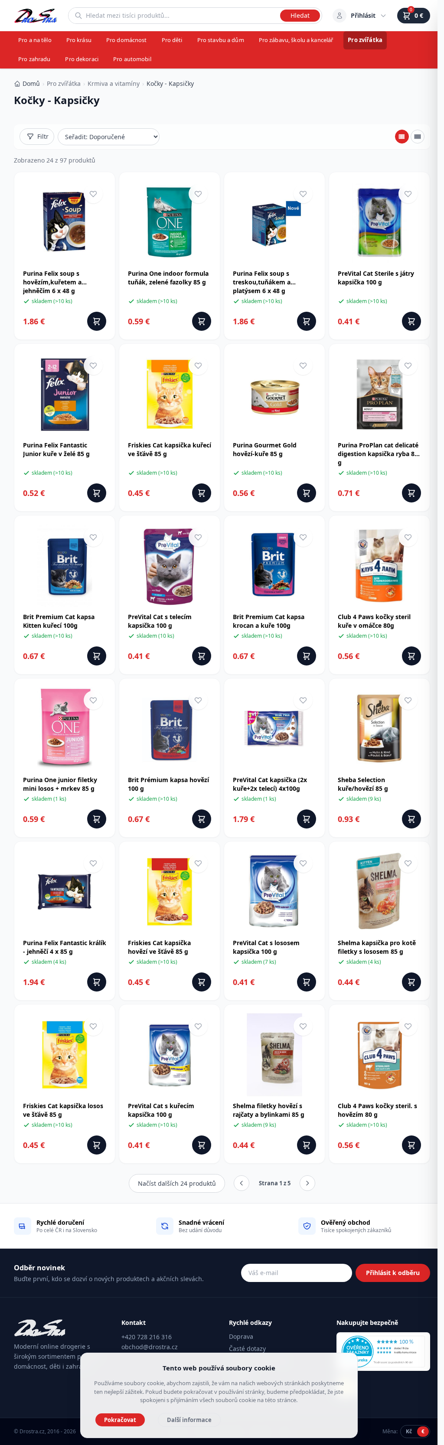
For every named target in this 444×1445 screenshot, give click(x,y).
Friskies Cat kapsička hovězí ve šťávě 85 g (159, 947)
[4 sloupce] (402, 137)
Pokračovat (120, 1420)
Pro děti (172, 40)
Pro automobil (132, 59)
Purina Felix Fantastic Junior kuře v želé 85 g (56, 449)
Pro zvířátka (365, 40)
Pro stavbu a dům (220, 40)
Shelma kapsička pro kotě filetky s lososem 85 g (377, 947)
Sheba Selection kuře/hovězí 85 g (363, 784)
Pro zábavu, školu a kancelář (296, 40)
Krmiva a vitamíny (114, 83)
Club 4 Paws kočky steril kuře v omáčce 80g (374, 621)
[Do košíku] (96, 321)
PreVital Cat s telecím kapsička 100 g (160, 621)
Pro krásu (78, 40)
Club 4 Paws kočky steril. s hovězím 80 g (377, 1110)
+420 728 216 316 (146, 1337)
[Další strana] (307, 1183)
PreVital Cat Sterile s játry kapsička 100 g (376, 277)
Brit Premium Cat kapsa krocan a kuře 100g (268, 621)
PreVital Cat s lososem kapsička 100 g (266, 947)
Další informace (189, 1420)
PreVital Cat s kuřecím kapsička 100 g (161, 1110)
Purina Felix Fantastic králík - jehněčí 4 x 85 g (64, 947)
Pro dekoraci (81, 59)
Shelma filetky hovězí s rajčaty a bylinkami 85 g (268, 1110)
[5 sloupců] (417, 137)
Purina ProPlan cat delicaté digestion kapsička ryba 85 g (378, 453)
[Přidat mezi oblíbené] (93, 193)
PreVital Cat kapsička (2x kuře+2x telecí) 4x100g (270, 784)
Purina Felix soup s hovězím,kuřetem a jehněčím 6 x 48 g (52, 282)
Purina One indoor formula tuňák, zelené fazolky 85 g (168, 277)
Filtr (43, 136)
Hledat (300, 15)
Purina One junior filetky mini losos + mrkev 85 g (60, 784)
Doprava (241, 1336)
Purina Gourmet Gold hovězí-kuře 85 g (265, 449)
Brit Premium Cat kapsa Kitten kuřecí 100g (59, 621)
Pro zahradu (34, 59)
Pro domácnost (126, 40)
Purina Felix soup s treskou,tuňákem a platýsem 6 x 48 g (262, 282)
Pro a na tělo (35, 40)
